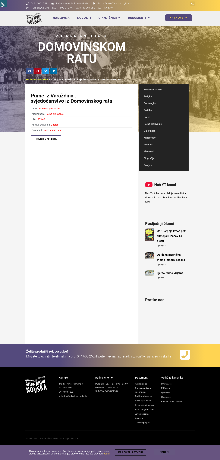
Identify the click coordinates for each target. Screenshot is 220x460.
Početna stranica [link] (37, 79)
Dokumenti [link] (137, 18)
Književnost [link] (150, 137)
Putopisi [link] (148, 144)
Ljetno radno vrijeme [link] (170, 273)
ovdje (106, 453)
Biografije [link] (149, 158)
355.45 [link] (41, 119)
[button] (192, 3)
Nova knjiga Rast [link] (53, 130)
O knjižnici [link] (107, 18)
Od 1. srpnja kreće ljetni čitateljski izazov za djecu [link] (172, 236)
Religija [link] (148, 96)
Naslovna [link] (61, 18)
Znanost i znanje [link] (153, 89)
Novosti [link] (84, 18)
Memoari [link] (149, 151)
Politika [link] (148, 110)
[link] (3, 3)
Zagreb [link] (55, 124)
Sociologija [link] (150, 103)
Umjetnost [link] (149, 130)
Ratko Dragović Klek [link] (49, 108)
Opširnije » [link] (161, 246)
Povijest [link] (148, 165)
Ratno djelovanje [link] (54, 114)
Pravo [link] (147, 117)
